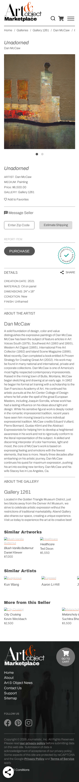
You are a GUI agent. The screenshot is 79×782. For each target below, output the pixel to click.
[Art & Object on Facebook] (7, 723)
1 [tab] (37, 154)
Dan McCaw (23, 176)
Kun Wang (11, 584)
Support (10, 693)
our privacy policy (32, 743)
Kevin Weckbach (15, 619)
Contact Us (13, 688)
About (9, 678)
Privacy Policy (34, 758)
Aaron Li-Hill (51, 584)
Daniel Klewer (13, 552)
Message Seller (20, 213)
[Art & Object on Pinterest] (18, 723)
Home (9, 673)
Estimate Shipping (56, 225)
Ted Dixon (46, 548)
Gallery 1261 (26, 192)
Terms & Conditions (16, 769)
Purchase (19, 251)
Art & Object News (18, 683)
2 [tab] (42, 154)
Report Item (13, 239)
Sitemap (10, 698)
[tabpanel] (39, 101)
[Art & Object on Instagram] (28, 723)
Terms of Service (62, 758)
